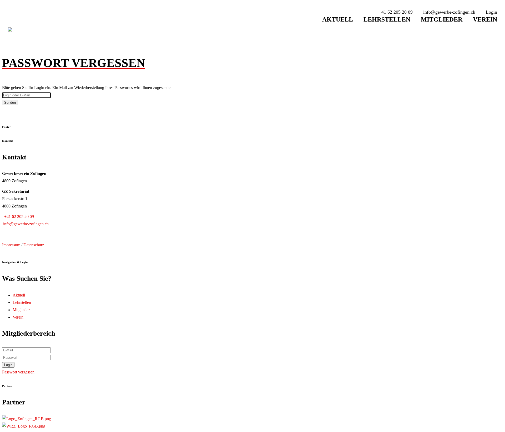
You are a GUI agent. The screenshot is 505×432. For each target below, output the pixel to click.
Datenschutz (33, 245)
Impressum (11, 245)
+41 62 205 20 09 (18, 216)
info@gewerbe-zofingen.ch (25, 224)
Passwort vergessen (18, 372)
